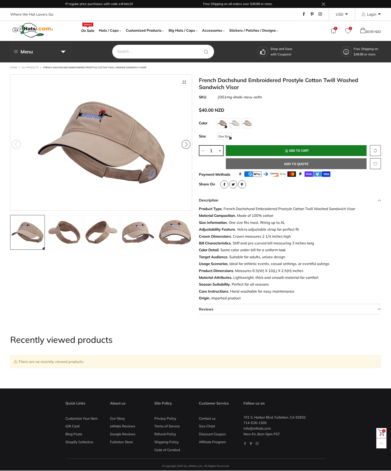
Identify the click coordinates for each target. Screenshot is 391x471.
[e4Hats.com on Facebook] (245, 443)
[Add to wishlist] (375, 163)
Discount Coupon (212, 434)
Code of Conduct (167, 450)
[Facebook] (304, 14)
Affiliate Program (212, 442)
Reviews (206, 309)
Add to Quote (296, 164)
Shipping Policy (166, 442)
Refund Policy (165, 434)
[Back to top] (381, 443)
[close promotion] (323, 4)
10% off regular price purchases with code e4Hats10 (85, 4)
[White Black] (234, 123)
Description (208, 200)
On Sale (87, 30)
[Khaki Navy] (222, 123)
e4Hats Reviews (122, 426)
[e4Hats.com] (32, 30)
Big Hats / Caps (182, 30)
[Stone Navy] (247, 123)
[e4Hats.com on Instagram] (257, 443)
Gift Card (72, 426)
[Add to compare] (375, 150)
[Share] (224, 184)
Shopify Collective (79, 442)
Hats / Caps (109, 30)
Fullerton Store (121, 442)
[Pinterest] (312, 14)
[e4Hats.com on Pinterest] (251, 443)
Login (371, 14)
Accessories (212, 30)
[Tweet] (233, 184)
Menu (27, 51)
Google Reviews (122, 434)
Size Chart (207, 426)
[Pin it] (242, 184)
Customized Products (144, 30)
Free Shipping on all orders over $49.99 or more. (229, 4)
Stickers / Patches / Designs (252, 30)
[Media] (184, 82)
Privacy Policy (165, 418)
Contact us (207, 418)
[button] (16, 144)
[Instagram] (320, 14)
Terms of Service (167, 426)
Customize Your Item (81, 418)
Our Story (117, 418)
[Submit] (206, 51)
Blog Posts (73, 434)
